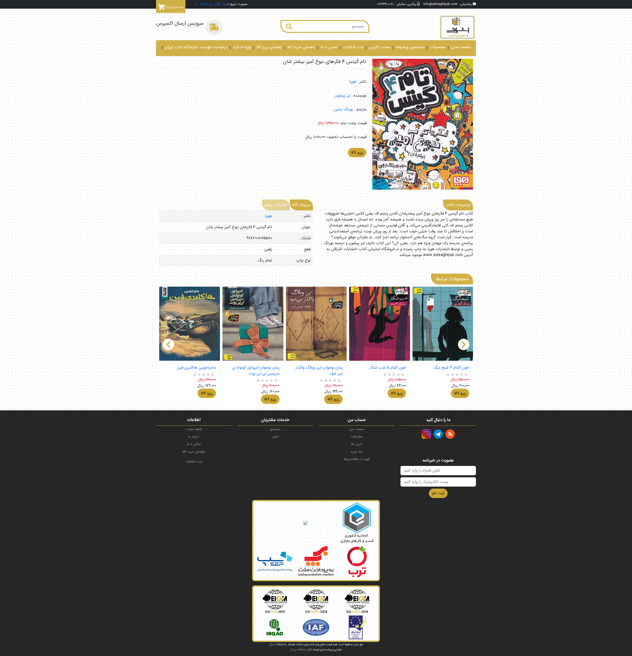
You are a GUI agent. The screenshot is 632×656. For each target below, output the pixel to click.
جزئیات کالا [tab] (301, 205)
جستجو (275, 429)
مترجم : (360, 109)
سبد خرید (356, 451)
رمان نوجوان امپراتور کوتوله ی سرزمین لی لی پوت (255, 371)
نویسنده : (359, 96)
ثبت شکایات (353, 47)
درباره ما (193, 436)
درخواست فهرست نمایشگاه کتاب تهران (196, 47)
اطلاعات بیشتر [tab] (275, 205)
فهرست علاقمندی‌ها (357, 459)
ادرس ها (357, 444)
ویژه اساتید (242, 47)
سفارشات (357, 436)
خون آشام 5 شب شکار (388, 368)
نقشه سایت (194, 429)
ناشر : (361, 82)
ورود (232, 4)
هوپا (352, 82)
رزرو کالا (357, 152)
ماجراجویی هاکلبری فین (196, 368)
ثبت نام (438, 493)
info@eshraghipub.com (440, 4)
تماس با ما (329, 47)
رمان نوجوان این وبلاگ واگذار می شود (319, 371)
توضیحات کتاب (458, 205)
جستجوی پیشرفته (410, 47)
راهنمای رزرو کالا (269, 47)
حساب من (357, 429)
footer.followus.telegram (438, 434)
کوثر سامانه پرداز (301, 649)
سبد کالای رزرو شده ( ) (211, 4)
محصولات (438, 47)
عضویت (242, 4)
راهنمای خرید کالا (301, 47)
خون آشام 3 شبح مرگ (451, 368)
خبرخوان (450, 434)
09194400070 (385, 4)
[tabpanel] (236, 238)
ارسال (272, 644)
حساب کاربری (380, 47)
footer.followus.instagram (426, 434)
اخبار (275, 436)
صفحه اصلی (461, 47)
